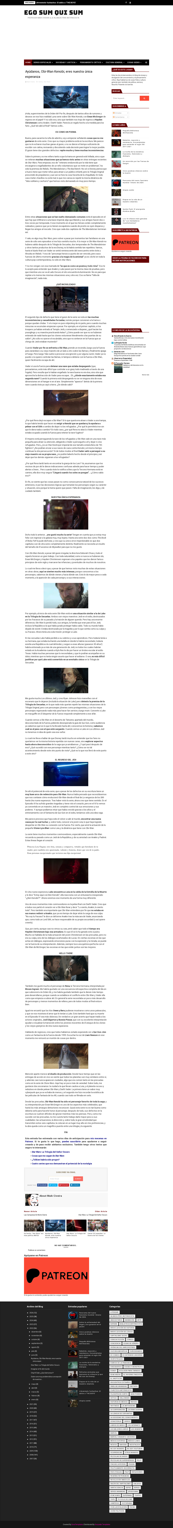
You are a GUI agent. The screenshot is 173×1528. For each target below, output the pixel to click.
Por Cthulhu (116, 1472)
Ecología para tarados (130, 1371)
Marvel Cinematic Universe (123, 1437)
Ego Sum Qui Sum (53, 12)
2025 (32, 1316)
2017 (32, 1420)
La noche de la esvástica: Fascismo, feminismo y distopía (133, 154)
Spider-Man (133, 1491)
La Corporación (118, 1410)
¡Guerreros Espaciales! (123, 358)
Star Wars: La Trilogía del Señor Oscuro (76, 1234)
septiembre (35, 1343)
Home (28, 62)
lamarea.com (119, 352)
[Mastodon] (142, 2)
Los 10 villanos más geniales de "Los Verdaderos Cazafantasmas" (135, 221)
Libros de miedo (118, 1425)
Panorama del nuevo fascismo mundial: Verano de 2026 (90, 1315)
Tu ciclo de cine (125, 1499)
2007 (32, 1459)
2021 (32, 1404)
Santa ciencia (117, 1487)
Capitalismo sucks (119, 1335)
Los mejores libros (119, 1429)
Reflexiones (137, 1472)
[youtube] (130, 2)
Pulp (127, 1472)
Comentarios (119, 117)
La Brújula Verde (120, 343)
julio (33, 1351)
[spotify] (138, 2)
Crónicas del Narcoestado (123, 1347)
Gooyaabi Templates (102, 1524)
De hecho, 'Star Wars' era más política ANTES (33, 1234)
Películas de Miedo (119, 1456)
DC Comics (115, 1355)
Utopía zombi (128, 190)
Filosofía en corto (119, 1394)
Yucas (132, 1507)
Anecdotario (116, 1320)
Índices (134, 1402)
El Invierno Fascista (132, 1374)
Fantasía (133, 1386)
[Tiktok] (134, 2)
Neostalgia (135, 1445)
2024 (32, 1320)
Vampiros (115, 1503)
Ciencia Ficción (117, 1339)
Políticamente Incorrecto (123, 1468)
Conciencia (116, 1343)
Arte (139, 1320)
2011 (32, 1443)
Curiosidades (136, 1351)
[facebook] (126, 2)
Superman (127, 1495)
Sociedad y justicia (65, 62)
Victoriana (127, 1503)
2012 (32, 1439)
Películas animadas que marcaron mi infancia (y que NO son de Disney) (91, 1374)
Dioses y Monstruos (134, 1367)
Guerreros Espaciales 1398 (123, 360)
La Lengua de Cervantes (121, 1413)
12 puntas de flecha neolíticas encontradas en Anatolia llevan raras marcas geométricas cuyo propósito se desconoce (130, 347)
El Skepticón (116, 1378)
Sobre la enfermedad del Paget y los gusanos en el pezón (90, 1324)
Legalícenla (116, 1421)
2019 (32, 1412)
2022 (32, 1328)
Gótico (114, 1398)
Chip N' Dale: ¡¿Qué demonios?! (42, 1373)
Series (40, 82)
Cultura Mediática (119, 1351)
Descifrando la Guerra (122, 336)
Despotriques (117, 1359)
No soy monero (117, 1448)
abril (33, 1388)
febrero (34, 1396)
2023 (32, 1324)
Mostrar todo (145, 375)
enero (33, 1399)
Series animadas (118, 1491)
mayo (33, 1384)
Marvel (114, 1433)
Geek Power (136, 1394)
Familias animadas (119, 1386)
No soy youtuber (135, 1448)
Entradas (117, 113)
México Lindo (134, 1441)
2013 (32, 1435)
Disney (113, 1371)
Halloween (125, 1398)
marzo (34, 1392)
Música (114, 1445)
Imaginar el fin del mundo (40, 1369)
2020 (32, 1408)
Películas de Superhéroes (122, 1460)
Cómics (130, 1339)
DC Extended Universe (132, 1355)
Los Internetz (134, 1425)
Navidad (123, 1445)
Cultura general (114, 62)
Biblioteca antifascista (131, 1324)
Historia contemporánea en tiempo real (45, 68)
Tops (113, 1499)
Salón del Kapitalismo (121, 1484)
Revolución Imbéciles (120, 1480)
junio (33, 1355)
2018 (32, 1416)
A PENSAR (115, 1312)
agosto (34, 1347)
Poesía (132, 1464)
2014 (32, 1431)
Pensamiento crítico (90, 62)
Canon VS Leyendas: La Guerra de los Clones (96, 1234)
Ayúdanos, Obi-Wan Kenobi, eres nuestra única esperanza (53, 1235)
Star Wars (47, 82)
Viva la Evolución (119, 1507)
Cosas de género (131, 1343)
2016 (32, 1424)
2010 (32, 1447)
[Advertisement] (86, 41)
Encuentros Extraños (121, 1382)
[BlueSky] (147, 2)
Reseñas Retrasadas (120, 1476)
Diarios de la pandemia (121, 1363)
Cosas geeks (133, 62)
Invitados (115, 1406)
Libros (127, 1421)
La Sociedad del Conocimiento (124, 1417)
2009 (32, 1451)
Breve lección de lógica (122, 1332)
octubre (34, 1339)
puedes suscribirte (71, 1141)
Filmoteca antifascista (121, 1390)
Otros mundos (131, 1452)
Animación (129, 1320)
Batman (114, 1324)
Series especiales (42, 62)
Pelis (139, 1460)
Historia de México (119, 1402)
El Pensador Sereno (122, 363)
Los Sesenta (136, 1429)
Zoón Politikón (117, 1511)
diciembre (35, 1332)
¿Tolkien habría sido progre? (46, 1159)
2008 (32, 1455)
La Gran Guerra (135, 1410)
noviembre (35, 1335)
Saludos (137, 1484)
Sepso (128, 1487)
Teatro (138, 1495)
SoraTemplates (77, 1524)
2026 (32, 1313)
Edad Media (116, 1374)
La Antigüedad (128, 1406)
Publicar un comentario (36, 1250)
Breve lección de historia (122, 1328)
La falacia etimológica (45, 3)
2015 (32, 1428)
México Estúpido (118, 1441)
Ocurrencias (116, 1452)
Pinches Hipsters (118, 1464)
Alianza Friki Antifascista (122, 1316)
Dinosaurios (116, 1367)
